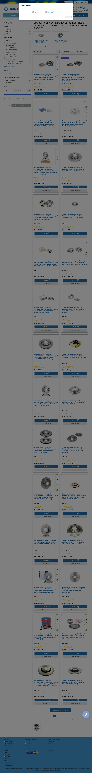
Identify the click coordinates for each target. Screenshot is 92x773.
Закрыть (68, 17)
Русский (40, 12)
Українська (56, 12)
